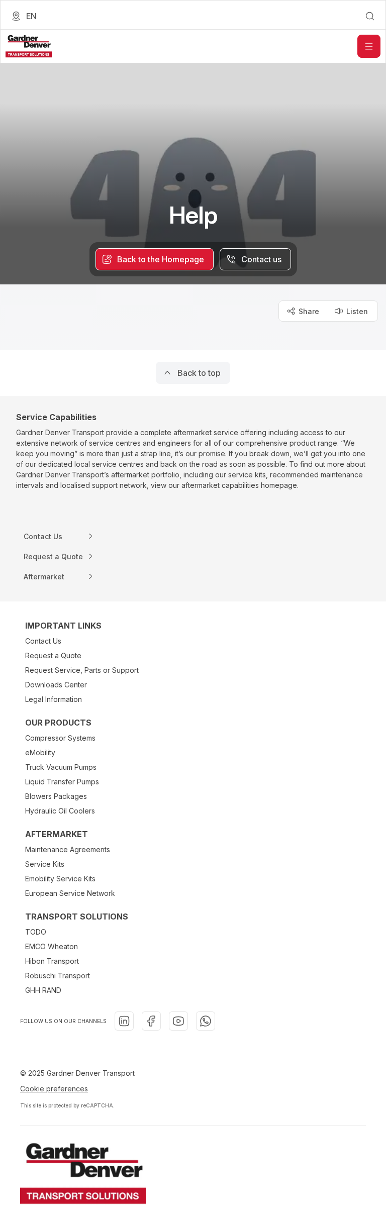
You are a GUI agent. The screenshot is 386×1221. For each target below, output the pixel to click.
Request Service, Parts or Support (82, 670)
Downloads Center (56, 684)
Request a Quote (53, 655)
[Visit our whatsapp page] (205, 1021)
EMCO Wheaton (51, 946)
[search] (369, 16)
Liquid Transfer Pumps (62, 781)
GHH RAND (43, 990)
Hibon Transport (52, 961)
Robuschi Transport (57, 975)
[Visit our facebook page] (151, 1021)
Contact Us (43, 641)
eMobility (40, 752)
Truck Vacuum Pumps (60, 767)
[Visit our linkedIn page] (124, 1021)
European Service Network (70, 893)
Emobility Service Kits (60, 878)
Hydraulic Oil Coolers (60, 810)
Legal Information (53, 699)
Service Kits (44, 864)
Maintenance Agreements (67, 849)
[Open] (368, 46)
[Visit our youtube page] (178, 1021)
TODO (35, 932)
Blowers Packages (56, 796)
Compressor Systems (60, 738)
